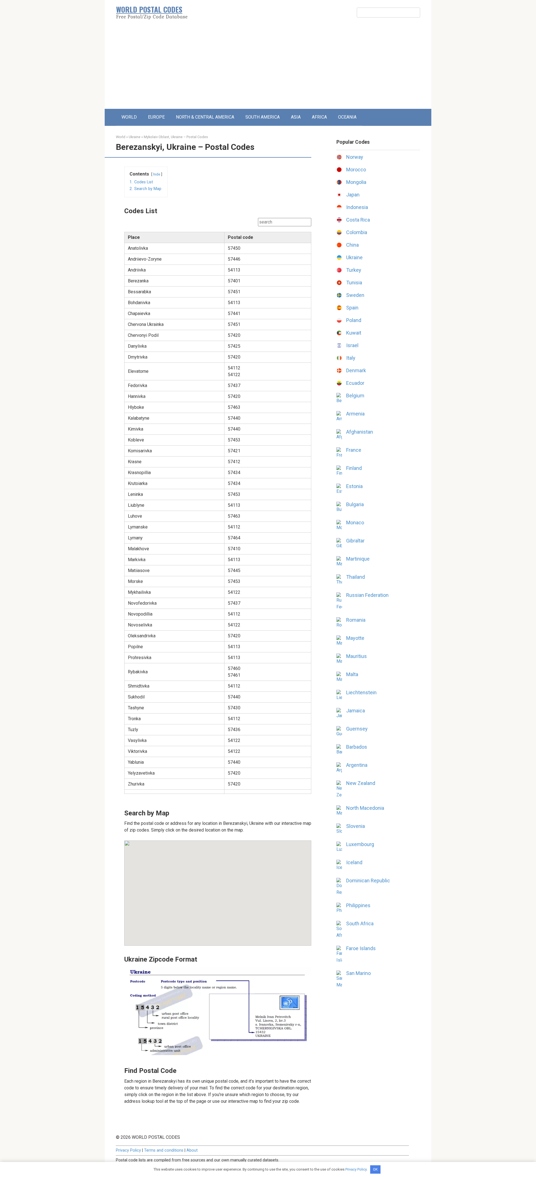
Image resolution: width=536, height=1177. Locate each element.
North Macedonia (365, 808)
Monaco (355, 522)
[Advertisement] (268, 67)
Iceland (354, 862)
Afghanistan (359, 432)
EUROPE (156, 117)
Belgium (355, 395)
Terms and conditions (163, 1150)
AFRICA (319, 117)
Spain (352, 308)
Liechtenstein (361, 692)
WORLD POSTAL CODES (149, 9)
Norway (354, 157)
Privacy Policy (128, 1150)
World (120, 137)
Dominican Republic (368, 880)
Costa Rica (358, 220)
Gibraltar (355, 541)
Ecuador (355, 383)
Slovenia (355, 826)
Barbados (356, 747)
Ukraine (134, 137)
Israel (352, 345)
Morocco (356, 169)
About (192, 1150)
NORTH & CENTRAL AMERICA (205, 117)
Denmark (356, 370)
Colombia (356, 232)
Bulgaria (355, 504)
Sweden (355, 295)
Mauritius (356, 656)
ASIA (296, 117)
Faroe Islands (361, 948)
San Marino (358, 973)
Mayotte (355, 638)
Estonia (354, 486)
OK (375, 1169)
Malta (352, 674)
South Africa (360, 923)
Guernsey (357, 729)
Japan (353, 195)
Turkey (353, 270)
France (353, 450)
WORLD (129, 117)
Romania (355, 620)
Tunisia (354, 282)
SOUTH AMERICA (262, 117)
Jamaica (355, 711)
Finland (354, 468)
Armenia (355, 414)
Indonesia (357, 207)
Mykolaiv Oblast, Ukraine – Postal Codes (176, 137)
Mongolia (356, 182)
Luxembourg (360, 844)
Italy (350, 358)
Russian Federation (367, 595)
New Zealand (360, 783)
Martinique (358, 559)
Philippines (358, 905)
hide (156, 174)
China (352, 245)
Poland (353, 320)
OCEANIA (347, 117)
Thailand (355, 577)
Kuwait (353, 333)
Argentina (356, 765)
